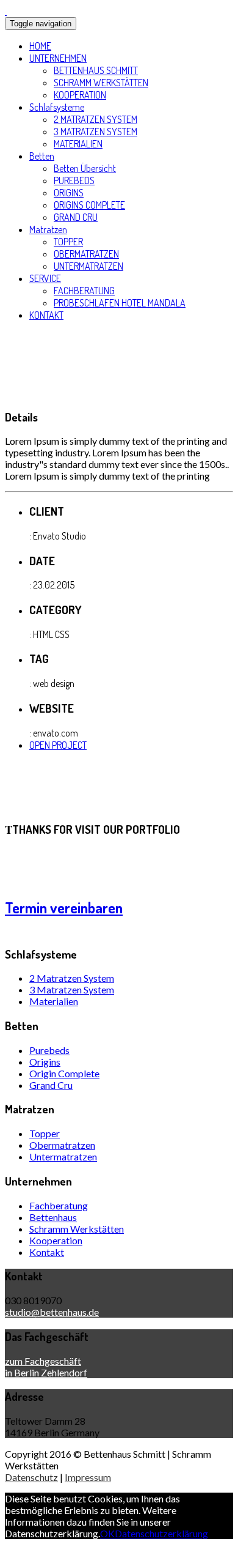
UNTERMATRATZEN (88, 266)
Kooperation (55, 1240)
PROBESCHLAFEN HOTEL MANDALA (120, 303)
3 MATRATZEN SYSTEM (95, 131)
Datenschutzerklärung (161, 1533)
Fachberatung (58, 1205)
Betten (41, 156)
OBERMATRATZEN (86, 254)
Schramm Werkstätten (76, 1228)
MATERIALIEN (78, 144)
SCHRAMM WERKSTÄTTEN (101, 82)
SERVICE (45, 278)
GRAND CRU (76, 217)
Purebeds (49, 1050)
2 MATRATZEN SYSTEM (95, 119)
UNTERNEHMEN (58, 58)
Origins (44, 1061)
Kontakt (46, 1252)
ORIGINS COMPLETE (89, 205)
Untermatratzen (63, 1156)
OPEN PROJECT (58, 745)
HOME (40, 46)
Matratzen (48, 229)
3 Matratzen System (71, 989)
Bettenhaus (53, 1217)
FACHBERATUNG (84, 290)
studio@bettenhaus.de (52, 1312)
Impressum (88, 1477)
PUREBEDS (74, 180)
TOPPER (68, 242)
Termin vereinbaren (64, 907)
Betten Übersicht (85, 168)
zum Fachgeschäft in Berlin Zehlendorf (46, 1366)
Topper (44, 1133)
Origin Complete (64, 1073)
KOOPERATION (80, 95)
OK (107, 1533)
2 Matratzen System (71, 978)
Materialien (53, 1001)
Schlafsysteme (56, 107)
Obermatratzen (62, 1145)
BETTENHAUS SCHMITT (96, 70)
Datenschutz (31, 1477)
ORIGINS (69, 193)
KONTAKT (46, 315)
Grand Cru (51, 1085)
